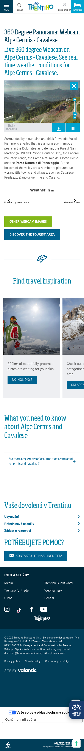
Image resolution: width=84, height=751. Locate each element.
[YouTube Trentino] (43, 609)
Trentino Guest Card (58, 583)
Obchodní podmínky (57, 661)
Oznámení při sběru (20, 719)
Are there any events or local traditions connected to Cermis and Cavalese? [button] (40, 462)
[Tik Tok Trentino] (20, 609)
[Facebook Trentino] (31, 609)
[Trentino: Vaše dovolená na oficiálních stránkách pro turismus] (40, 6)
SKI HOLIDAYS (22, 380)
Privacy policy (12, 661)
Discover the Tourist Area (32, 234)
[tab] (42, 461)
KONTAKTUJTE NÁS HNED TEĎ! (39, 556)
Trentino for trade (16, 590)
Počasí (49, 598)
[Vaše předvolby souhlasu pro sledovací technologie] (76, 743)
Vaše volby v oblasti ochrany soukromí (46, 712)
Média (8, 583)
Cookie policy (32, 661)
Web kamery (53, 590)
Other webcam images (28, 222)
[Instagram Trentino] (6, 609)
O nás (8, 598)
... (42, 200)
